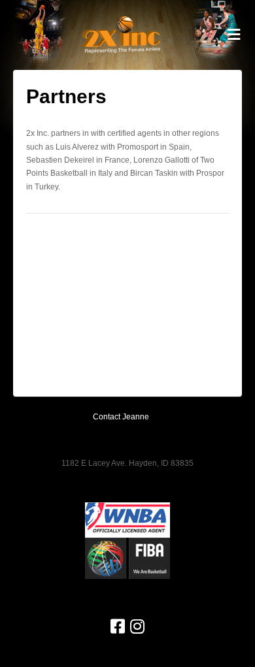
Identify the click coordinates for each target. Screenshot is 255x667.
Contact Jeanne (121, 416)
